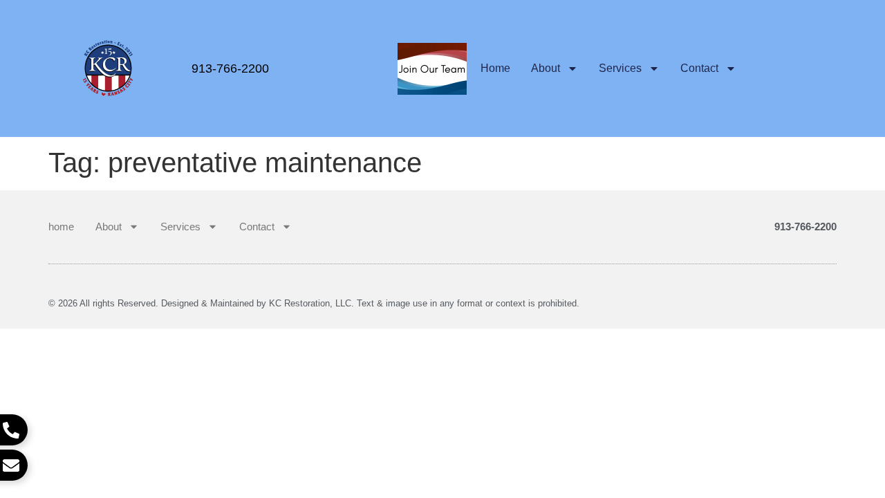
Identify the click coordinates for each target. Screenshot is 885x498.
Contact (699, 68)
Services (620, 68)
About (545, 68)
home (495, 68)
